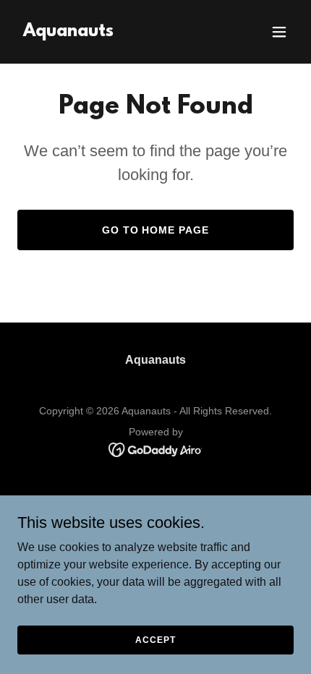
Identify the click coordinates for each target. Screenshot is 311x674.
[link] (68, 32)
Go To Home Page (156, 230)
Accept (155, 639)
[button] (279, 31)
